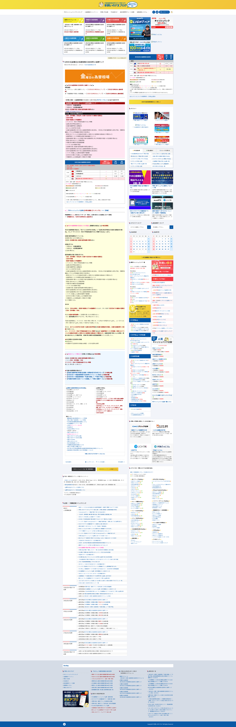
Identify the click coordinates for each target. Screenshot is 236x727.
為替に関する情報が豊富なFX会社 (161, 156)
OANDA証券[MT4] (156, 486)
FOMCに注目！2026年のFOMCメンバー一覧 (89, 583)
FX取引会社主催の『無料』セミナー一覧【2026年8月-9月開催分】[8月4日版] (96, 550)
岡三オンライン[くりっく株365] (140, 388)
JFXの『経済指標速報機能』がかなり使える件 (89, 561)
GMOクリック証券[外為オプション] (160, 503)
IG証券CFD (154, 532)
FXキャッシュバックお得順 (137, 413)
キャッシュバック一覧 (157, 541)
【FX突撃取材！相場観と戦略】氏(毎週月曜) (97, 602)
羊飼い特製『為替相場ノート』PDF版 (76, 420)
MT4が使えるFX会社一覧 (159, 166)
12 (139, 244)
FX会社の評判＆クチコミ (73, 429)
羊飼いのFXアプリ (164, 12)
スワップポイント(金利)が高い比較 (161, 153)
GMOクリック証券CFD (157, 535)
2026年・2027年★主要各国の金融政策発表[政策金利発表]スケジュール (95, 542)
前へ (69, 462)
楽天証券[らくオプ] (156, 507)
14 (145, 244)
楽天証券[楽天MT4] (156, 487)
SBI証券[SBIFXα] (135, 399)
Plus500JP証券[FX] (137, 350)
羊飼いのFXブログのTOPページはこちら (95, 454)
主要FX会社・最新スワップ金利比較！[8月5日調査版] (104, 703)
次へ (121, 462)
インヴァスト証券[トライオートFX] (141, 329)
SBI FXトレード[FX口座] (137, 279)
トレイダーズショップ (136, 542)
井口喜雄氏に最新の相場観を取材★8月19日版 (102, 683)
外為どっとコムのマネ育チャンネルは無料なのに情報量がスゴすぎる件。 (95, 528)
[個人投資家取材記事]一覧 (107, 689)
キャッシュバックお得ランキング (160, 543)
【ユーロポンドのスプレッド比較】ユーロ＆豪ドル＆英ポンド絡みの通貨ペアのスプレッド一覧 (100, 580)
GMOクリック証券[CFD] (136, 392)
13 (142, 244)
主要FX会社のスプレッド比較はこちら (74, 487)
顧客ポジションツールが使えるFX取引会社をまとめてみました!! (93, 545)
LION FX (133, 487)
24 (134, 249)
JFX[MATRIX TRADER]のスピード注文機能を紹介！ (90, 540)
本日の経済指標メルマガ (73, 443)
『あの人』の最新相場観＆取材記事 (102, 671)
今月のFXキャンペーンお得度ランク (107, 469)
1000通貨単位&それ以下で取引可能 (140, 153)
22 (148, 246)
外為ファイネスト (136, 282)
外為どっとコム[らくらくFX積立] (139, 291)
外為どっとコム (69, 480)
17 (134, 246)
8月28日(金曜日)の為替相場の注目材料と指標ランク (96, 642)
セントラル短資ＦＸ (135, 508)
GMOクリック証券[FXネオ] (139, 378)
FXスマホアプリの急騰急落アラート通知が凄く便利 (103, 699)
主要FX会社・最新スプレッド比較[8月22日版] (102, 701)
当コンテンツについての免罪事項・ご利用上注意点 (79, 202)
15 (148, 244)
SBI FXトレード (134, 486)
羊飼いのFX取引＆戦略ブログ (74, 446)
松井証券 (133, 397)
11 (137, 244)
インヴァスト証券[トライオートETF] (160, 537)
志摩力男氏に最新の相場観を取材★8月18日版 (102, 687)
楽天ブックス (134, 543)
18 (137, 246)
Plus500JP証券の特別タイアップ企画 (100, 705)
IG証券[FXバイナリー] (157, 504)
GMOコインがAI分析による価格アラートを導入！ (90, 516)
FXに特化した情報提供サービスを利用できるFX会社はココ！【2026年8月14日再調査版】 (99, 568)
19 (139, 246)
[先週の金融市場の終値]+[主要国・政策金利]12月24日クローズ (86, 372)
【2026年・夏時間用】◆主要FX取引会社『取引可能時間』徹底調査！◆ (95, 514)
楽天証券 (154, 526)
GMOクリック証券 (135, 481)
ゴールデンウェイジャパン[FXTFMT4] (161, 481)
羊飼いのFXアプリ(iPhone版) (74, 436)
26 (153, 249)
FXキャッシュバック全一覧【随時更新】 (84, 469)
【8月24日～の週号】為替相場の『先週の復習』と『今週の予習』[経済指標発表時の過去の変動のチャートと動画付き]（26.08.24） (160, 676)
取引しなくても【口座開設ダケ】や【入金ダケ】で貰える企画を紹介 (94, 578)
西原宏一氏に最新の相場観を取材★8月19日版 (102, 685)
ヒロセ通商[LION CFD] (136, 394)
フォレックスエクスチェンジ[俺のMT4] (161, 484)
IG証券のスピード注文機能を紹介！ (87, 554)
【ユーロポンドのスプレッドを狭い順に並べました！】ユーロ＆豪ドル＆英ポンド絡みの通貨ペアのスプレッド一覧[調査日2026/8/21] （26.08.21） (160, 710)
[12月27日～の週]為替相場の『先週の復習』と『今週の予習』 (85, 376)
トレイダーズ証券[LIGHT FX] (139, 301)
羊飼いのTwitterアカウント (74, 111)
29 (162, 249)
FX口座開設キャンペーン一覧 (74, 423)
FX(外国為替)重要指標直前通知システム (77, 421)
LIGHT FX (158, 308)
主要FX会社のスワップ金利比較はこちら (75, 490)
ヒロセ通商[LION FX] (137, 330)
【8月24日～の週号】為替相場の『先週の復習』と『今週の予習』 (99, 607)
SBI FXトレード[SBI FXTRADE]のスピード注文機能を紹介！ (92, 564)
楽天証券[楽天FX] (69, 484)
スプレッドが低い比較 (136, 166)
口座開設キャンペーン (68, 676)
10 (134, 244)
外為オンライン (136, 386)
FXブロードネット (102, 100)
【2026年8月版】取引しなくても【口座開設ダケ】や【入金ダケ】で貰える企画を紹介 (104, 591)
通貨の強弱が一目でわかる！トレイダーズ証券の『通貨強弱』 (93, 526)
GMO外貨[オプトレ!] (157, 506)
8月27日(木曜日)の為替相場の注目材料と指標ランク (96, 632)
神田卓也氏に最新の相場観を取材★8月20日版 (102, 681)
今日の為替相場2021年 (90, 64)
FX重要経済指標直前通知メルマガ (75, 445)
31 (168, 249)
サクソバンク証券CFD (157, 533)
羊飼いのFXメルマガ (72, 441)
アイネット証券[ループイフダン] (140, 381)
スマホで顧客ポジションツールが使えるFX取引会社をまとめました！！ (95, 531)
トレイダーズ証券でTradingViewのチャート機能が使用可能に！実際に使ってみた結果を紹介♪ (100, 521)
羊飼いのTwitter (71, 439)
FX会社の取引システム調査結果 (161, 163)
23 (131, 249)
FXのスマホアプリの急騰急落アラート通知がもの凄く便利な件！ (93, 524)
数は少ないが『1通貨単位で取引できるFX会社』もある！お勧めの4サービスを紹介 (97, 538)
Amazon (133, 540)
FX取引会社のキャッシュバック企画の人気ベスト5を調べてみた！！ (94, 535)
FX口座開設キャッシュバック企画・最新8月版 (102, 697)
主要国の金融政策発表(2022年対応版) (76, 388)
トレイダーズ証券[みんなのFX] (140, 297)
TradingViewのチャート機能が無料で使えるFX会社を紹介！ (92, 512)
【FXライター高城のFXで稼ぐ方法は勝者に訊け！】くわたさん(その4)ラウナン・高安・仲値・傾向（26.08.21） (160, 715)
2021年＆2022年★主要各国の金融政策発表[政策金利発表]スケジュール (85, 448)
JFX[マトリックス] (137, 345)
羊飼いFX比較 (66, 678)
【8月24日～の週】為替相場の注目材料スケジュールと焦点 (97, 596)
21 (145, 246)
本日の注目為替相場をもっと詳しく (151, 102)
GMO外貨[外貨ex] (137, 379)
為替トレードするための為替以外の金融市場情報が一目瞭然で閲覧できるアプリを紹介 (98, 507)
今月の (74, 425)
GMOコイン (134, 396)
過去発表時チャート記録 (69, 683)
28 (159, 249)
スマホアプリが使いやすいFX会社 (139, 158)
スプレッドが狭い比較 (136, 161)
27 (156, 249)
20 (142, 246)
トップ (90, 462)
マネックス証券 (156, 527)
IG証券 (132, 352)
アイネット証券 (134, 496)
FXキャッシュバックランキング (70, 674)
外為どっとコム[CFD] (136, 284)
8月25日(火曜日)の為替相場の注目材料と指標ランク (96, 610)
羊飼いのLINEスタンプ (72, 432)
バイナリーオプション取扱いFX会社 (162, 158)
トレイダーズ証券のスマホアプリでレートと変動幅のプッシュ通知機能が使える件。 (98, 566)
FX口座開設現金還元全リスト (138, 415)
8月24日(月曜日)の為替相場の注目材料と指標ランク (96, 599)
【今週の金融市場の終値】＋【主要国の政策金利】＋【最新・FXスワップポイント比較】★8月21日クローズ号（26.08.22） (160, 700)
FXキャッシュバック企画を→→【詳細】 (88, 210)
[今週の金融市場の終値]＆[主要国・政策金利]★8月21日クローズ (98, 593)
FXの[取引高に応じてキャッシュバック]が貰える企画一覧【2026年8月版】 (96, 557)
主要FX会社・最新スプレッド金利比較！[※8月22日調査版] (98, 586)
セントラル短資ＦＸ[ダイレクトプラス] (162, 395)
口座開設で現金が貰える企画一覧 (161, 161)
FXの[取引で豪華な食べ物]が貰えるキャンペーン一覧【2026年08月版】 (95, 552)
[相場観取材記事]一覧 (96, 689)
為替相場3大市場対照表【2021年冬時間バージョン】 (80, 450)
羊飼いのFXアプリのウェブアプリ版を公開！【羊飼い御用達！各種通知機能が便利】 (98, 509)
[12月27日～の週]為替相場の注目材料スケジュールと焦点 (84, 374)
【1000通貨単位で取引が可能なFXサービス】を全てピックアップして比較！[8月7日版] (98, 559)
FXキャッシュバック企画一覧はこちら (161, 401)
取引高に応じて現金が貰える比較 (139, 156)
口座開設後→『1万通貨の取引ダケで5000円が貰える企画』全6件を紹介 (95, 576)
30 (165, 249)
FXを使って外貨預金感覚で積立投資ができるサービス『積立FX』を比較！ (95, 519)
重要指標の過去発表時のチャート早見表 (77, 418)
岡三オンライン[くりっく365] (139, 391)
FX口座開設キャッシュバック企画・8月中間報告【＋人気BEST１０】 (94, 571)
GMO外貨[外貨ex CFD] (136, 401)
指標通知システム (67, 685)
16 (131, 246)
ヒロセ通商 (159, 316)
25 (171, 246)
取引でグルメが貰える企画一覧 (139, 163)
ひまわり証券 (136, 409)
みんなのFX (161, 305)
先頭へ (101, 462)
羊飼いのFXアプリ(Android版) (74, 437)
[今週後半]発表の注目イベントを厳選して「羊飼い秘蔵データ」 (86, 379)
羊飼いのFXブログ (69, 671)
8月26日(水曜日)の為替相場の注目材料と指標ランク (96, 619)
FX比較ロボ (70, 427)
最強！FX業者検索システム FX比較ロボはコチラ (141, 472)
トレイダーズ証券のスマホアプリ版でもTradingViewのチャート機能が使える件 (97, 533)
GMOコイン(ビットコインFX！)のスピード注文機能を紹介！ (92, 573)
